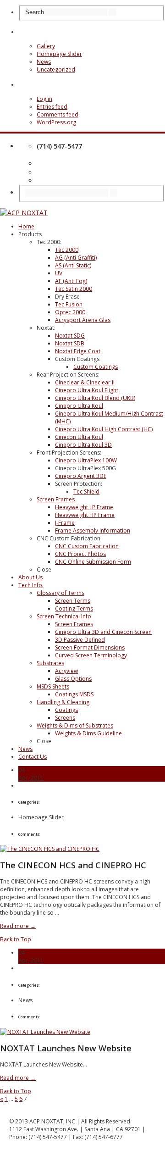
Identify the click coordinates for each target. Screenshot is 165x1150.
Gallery (46, 46)
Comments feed (57, 114)
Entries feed (52, 107)
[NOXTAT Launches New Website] (45, 1032)
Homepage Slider (59, 54)
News (44, 62)
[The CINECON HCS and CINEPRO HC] (49, 849)
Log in (44, 99)
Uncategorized (56, 69)
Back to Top (15, 939)
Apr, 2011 (31, 778)
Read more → (18, 926)
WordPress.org (56, 122)
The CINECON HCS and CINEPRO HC (73, 865)
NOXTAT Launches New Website (66, 1048)
